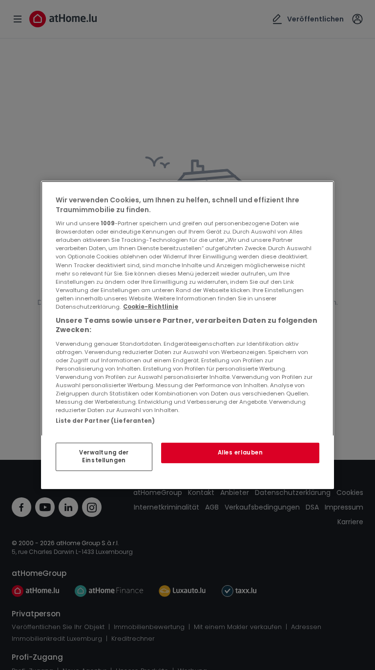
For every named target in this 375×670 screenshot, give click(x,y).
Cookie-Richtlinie (150, 307)
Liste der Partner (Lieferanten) (105, 421)
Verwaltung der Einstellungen (104, 456)
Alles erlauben (240, 452)
